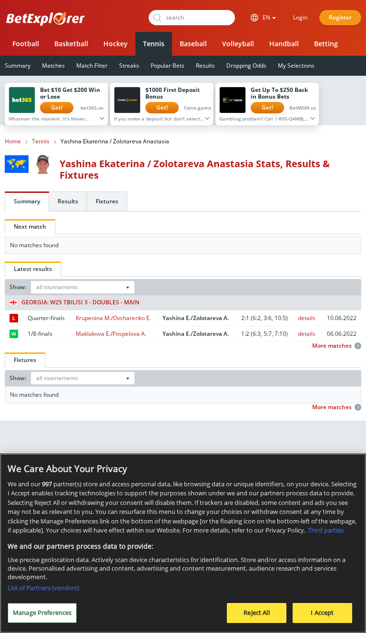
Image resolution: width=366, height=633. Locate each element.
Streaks (129, 65)
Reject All (256, 612)
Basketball (71, 43)
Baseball (193, 43)
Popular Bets (167, 65)
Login (300, 17)
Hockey (115, 43)
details (306, 318)
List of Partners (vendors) (43, 587)
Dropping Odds (246, 65)
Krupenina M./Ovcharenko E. (113, 318)
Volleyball (238, 43)
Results (205, 65)
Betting (326, 43)
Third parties (326, 530)
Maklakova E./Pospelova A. (111, 334)
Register (340, 17)
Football (25, 43)
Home (13, 141)
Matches (53, 65)
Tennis (153, 43)
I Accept (322, 612)
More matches (332, 346)
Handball (284, 43)
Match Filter (92, 65)
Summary (27, 201)
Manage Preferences (42, 612)
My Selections (296, 65)
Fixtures (107, 201)
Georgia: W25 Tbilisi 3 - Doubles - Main (80, 302)
